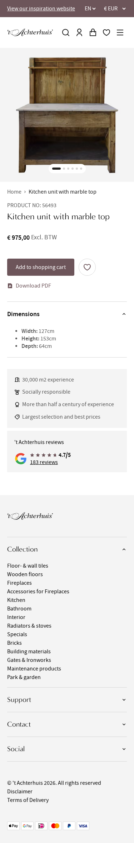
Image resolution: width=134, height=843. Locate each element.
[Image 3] (68, 169)
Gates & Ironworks (29, 660)
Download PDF (33, 285)
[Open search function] (66, 32)
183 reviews (44, 462)
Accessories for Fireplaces (38, 591)
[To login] (79, 32)
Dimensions (23, 314)
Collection (22, 549)
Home (14, 191)
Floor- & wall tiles (27, 565)
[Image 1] (56, 169)
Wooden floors (25, 574)
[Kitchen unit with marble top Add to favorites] (87, 267)
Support (19, 699)
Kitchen (16, 600)
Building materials (29, 651)
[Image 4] (72, 169)
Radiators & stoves (29, 625)
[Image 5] (77, 169)
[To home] (30, 32)
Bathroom (19, 608)
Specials (17, 634)
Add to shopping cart (41, 267)
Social (16, 749)
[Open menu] (120, 32)
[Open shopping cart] (93, 32)
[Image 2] (64, 169)
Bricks (14, 643)
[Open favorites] (106, 32)
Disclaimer (20, 791)
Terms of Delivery (28, 800)
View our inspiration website (41, 8)
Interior (16, 617)
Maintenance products (34, 668)
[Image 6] (81, 169)
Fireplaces (19, 583)
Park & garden (24, 677)
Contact (19, 724)
